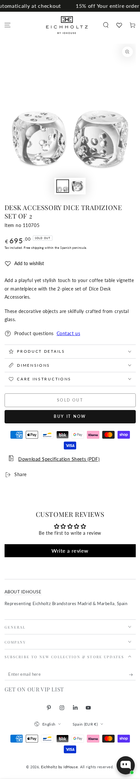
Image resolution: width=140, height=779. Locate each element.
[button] (105, 25)
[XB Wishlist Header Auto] (119, 25)
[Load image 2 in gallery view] (77, 186)
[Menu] (7, 25)
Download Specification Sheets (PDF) (59, 459)
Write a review (70, 550)
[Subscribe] (132, 674)
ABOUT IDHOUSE (23, 591)
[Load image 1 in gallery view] (62, 186)
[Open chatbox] (126, 765)
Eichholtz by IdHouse (59, 767)
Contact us (68, 333)
